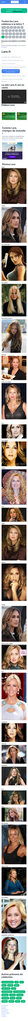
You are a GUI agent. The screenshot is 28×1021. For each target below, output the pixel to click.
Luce (22, 982)
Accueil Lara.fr (4, 1005)
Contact (3, 1014)
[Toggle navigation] (25, 2)
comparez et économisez (9, 139)
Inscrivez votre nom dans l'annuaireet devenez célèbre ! (11, 71)
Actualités (3, 1007)
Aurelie (17, 1001)
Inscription (4, 47)
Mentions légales (5, 1013)
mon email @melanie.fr (8, 982)
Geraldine (12, 995)
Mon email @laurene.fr (19, 991)
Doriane (12, 998)
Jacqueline (5, 995)
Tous (4, 27)
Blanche (11, 1001)
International (4, 1011)
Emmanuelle (5, 998)
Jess (17, 982)
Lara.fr (3, 2)
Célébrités (15, 2)
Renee (4, 985)
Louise (13, 988)
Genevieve (20, 995)
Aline (23, 1001)
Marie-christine (6, 988)
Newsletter (4, 1016)
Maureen (10, 985)
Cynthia (19, 998)
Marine (16, 985)
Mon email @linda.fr (7, 991)
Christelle (5, 1001)
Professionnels (4, 1010)
